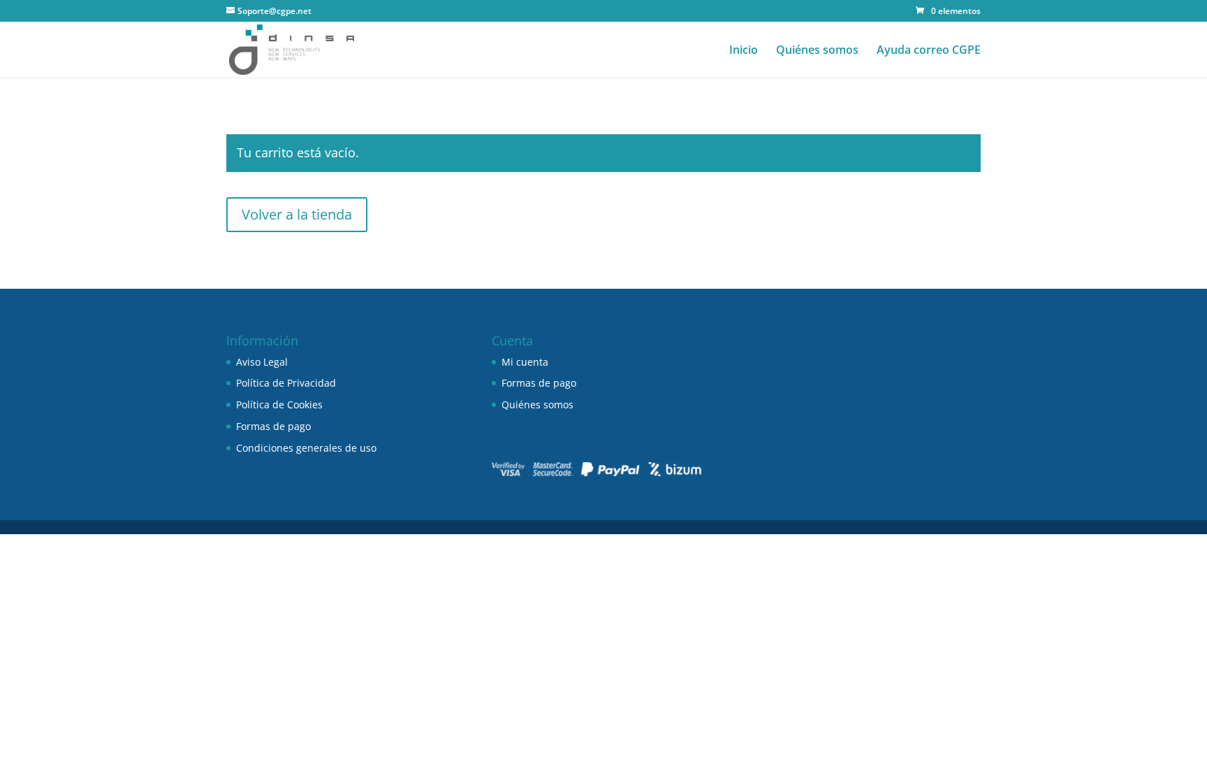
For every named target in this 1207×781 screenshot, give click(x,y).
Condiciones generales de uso (306, 447)
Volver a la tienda (297, 214)
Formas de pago (273, 426)
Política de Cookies (279, 404)
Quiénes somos (817, 51)
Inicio (743, 51)
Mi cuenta (525, 361)
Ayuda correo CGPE (929, 51)
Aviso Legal (262, 361)
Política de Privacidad (286, 382)
